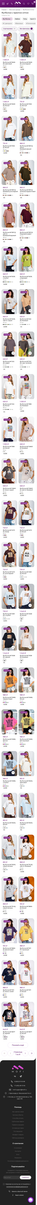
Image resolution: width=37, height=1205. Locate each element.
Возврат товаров (18, 1134)
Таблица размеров (18, 1138)
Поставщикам (17, 1131)
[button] (7, 55)
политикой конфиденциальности (17, 1186)
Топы (25, 19)
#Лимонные (30, 23)
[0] (32, 3)
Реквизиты (17, 1158)
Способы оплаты (17, 1118)
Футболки (7, 19)
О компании (18, 1148)
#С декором (7, 23)
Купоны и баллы (18, 1115)
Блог (18, 1154)
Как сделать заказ (18, 1111)
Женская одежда (14, 9)
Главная (4, 9)
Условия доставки (18, 1128)
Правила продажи (18, 1125)
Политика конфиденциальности (18, 1161)
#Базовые (19, 23)
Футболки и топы (28, 9)
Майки (17, 19)
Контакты (18, 1151)
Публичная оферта (18, 1121)
